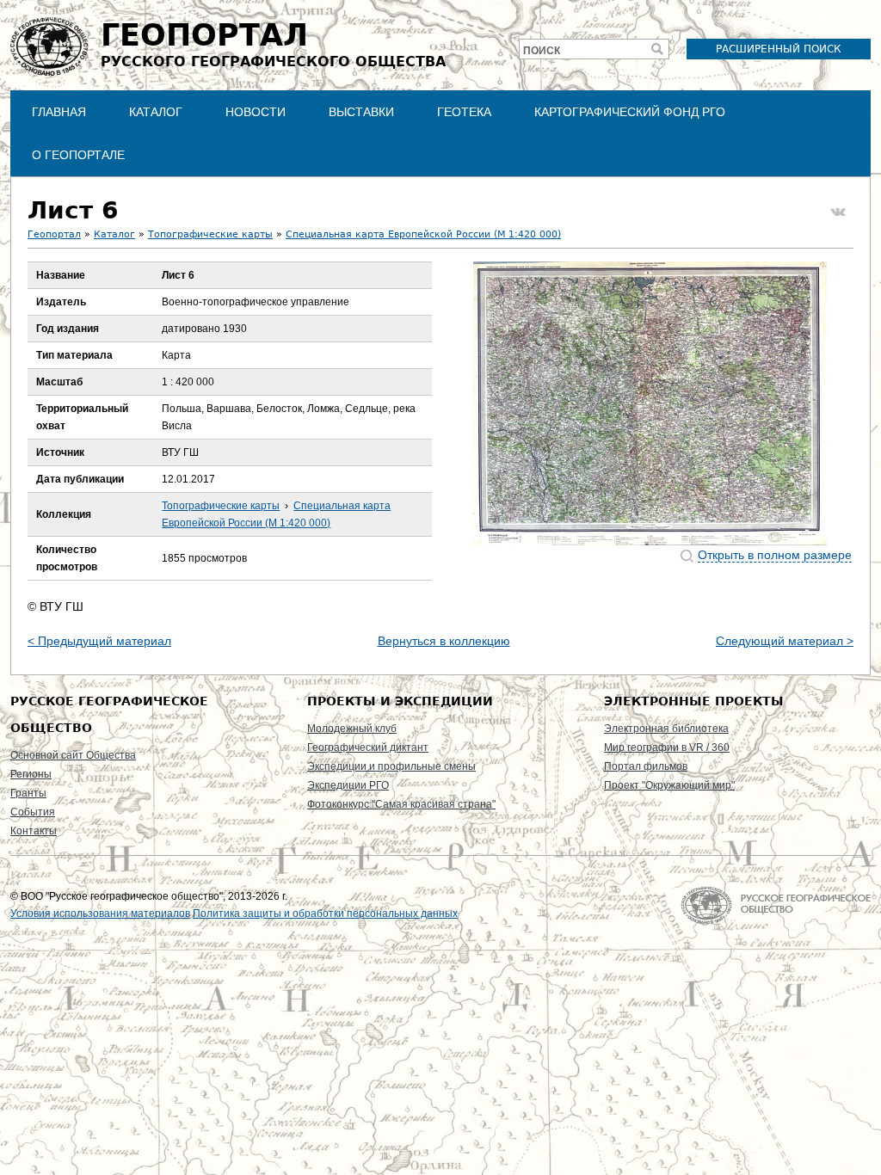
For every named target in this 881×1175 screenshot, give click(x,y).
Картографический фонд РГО (629, 112)
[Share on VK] (837, 212)
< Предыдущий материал (99, 641)
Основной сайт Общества (73, 755)
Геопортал (54, 234)
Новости (255, 112)
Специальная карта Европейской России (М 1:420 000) (423, 234)
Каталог (155, 112)
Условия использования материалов (100, 913)
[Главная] (49, 46)
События (32, 812)
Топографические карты (210, 234)
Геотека (464, 112)
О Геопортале (78, 155)
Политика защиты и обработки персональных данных (325, 913)
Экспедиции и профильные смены (391, 766)
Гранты (28, 793)
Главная (59, 112)
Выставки (361, 112)
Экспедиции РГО (348, 785)
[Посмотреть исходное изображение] (650, 403)
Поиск (541, 51)
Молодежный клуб (352, 729)
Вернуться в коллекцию (444, 641)
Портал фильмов (645, 766)
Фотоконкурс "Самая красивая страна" (401, 804)
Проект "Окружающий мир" (669, 785)
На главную (776, 905)
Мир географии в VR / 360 (667, 747)
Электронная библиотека (666, 729)
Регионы (31, 774)
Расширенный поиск (778, 49)
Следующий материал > (784, 641)
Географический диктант (367, 747)
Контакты (33, 831)
